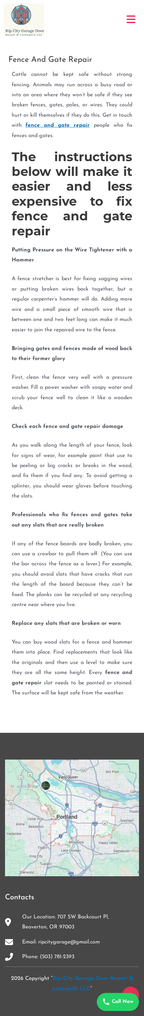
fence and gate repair (57, 125)
